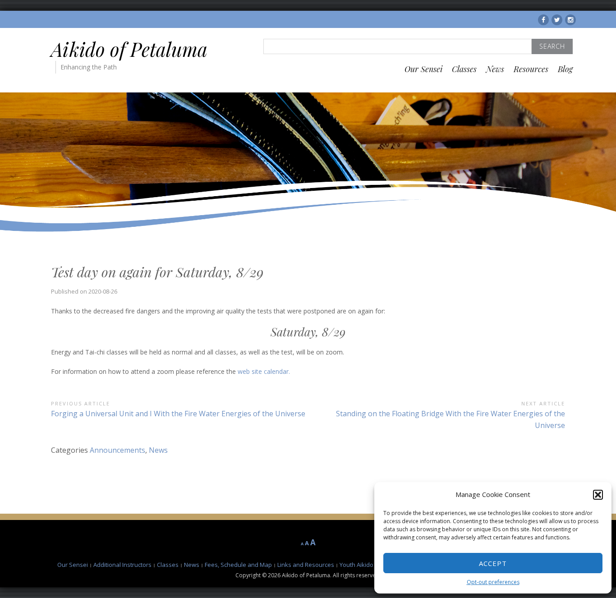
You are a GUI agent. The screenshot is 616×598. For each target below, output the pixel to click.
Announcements (117, 450)
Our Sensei (423, 69)
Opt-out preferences (493, 582)
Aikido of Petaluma (129, 49)
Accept (493, 563)
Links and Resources (305, 565)
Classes (464, 69)
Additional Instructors (122, 565)
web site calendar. (264, 371)
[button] (597, 494)
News (495, 69)
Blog (565, 69)
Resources (531, 69)
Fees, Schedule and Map (238, 565)
